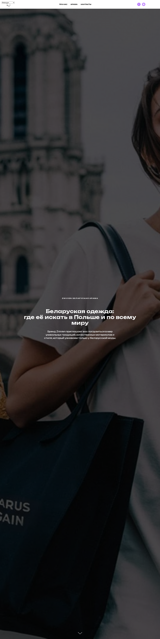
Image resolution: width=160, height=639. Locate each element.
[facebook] (139, 4)
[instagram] (143, 4)
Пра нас (63, 4)
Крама (74, 4)
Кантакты (86, 4)
